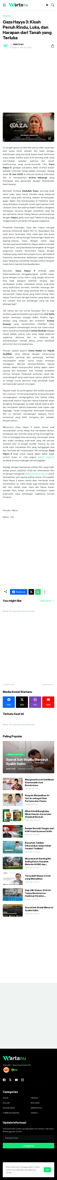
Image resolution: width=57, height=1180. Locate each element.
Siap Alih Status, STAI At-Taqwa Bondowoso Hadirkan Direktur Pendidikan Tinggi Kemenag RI (38, 893)
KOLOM (6, 1103)
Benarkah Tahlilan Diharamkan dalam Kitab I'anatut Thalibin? (38, 845)
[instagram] (22, 1079)
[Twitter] (31, 592)
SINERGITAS (36, 1108)
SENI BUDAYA (9, 1108)
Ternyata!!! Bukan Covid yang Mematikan (37, 877)
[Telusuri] (52, 5)
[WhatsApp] (38, 592)
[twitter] (10, 1079)
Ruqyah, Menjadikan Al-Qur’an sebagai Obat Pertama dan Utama (37, 798)
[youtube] (16, 1079)
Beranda (7, 16)
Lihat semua (45, 600)
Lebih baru (9, 684)
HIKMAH (34, 1098)
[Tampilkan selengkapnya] (44, 592)
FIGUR (5, 1098)
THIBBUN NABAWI (11, 1113)
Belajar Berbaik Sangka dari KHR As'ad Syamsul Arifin (39, 829)
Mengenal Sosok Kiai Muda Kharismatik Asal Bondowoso (39, 782)
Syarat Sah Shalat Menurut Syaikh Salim (39, 909)
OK (47, 1169)
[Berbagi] (51, 46)
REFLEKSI (35, 1103)
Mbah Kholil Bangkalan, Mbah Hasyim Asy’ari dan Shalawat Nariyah (38, 814)
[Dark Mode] (47, 5)
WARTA (34, 1113)
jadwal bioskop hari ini (36, 473)
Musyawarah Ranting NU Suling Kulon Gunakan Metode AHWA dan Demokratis (38, 861)
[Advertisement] (28, 80)
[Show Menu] (4, 5)
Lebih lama (47, 684)
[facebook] (4, 1079)
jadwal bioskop (46, 457)
